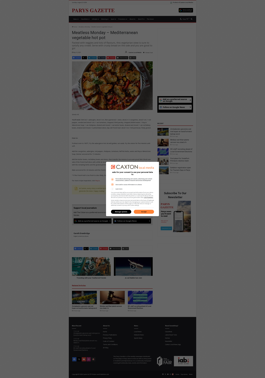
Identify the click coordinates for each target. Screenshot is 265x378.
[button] (132, 189)
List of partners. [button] (148, 197)
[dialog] (132, 189)
